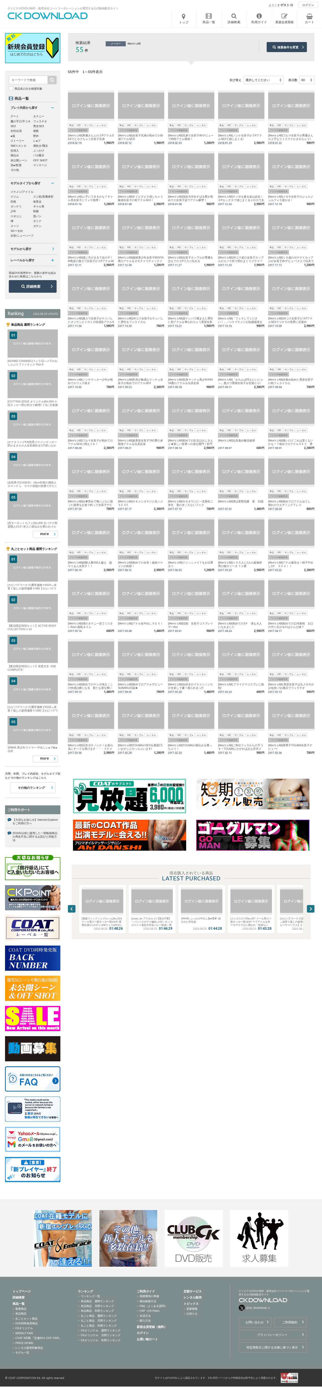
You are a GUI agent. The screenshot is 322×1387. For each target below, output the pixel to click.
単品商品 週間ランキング (97, 1301)
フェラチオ (40, 121)
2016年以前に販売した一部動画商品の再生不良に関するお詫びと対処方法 (35, 837)
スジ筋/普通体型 (43, 196)
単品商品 (20, 1313)
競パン (37, 216)
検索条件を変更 (288, 47)
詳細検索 (33, 286)
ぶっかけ (38, 150)
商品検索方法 (148, 1301)
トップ (184, 22)
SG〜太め (17, 230)
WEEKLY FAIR (24, 1333)
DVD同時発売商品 (26, 1323)
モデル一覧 (22, 1352)
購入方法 (145, 1320)
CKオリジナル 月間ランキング (100, 1335)
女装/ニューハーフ (22, 235)
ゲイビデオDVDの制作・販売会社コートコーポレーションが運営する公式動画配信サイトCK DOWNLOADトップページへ (48, 16)
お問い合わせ (255, 1322)
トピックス (191, 1303)
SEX (13, 126)
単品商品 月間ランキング (97, 1305)
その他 (15, 169)
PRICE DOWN (24, 1342)
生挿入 (15, 150)
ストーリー (17, 140)
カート (309, 22)
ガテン (37, 226)
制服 (36, 211)
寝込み (15, 155)
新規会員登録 (284, 22)
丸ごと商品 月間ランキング (99, 1320)
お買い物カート (147, 1339)
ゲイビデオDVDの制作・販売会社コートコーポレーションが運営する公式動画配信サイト (63, 8)
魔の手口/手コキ (21, 121)
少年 (13, 211)
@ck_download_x (258, 1307)
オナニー (38, 116)
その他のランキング (31, 788)
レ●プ (37, 140)
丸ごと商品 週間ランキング (99, 1315)
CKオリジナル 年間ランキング (100, 1340)
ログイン (308, 5)
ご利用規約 (289, 1322)
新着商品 (20, 1308)
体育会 (37, 201)
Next (310, 909)
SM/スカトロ (18, 145)
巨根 (13, 201)
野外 (36, 135)
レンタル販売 (193, 1297)
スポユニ (16, 216)
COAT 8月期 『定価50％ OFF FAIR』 (38, 1337)
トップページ (22, 1291)
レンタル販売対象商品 (29, 1347)
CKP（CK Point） (150, 1310)
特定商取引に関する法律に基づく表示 (272, 1347)
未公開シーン (19, 160)
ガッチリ (16, 206)
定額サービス (193, 1291)
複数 (36, 130)
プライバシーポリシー (272, 1335)
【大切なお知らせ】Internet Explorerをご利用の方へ (35, 821)
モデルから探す (21, 249)
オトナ (37, 220)
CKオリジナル (24, 1328)
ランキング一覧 (90, 1296)
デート (15, 116)
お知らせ (191, 1313)
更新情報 (191, 1308)
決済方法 (145, 1315)
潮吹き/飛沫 (40, 145)
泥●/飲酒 (16, 165)
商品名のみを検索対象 (28, 88)
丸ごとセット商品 (26, 1318)
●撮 (13, 135)
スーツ (15, 226)
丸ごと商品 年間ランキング (99, 1325)
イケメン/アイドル (22, 191)
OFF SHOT (40, 160)
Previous (71, 909)
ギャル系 (38, 206)
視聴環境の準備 (149, 1296)
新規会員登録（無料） (152, 1327)
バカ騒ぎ (38, 155)
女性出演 (16, 130)
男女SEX (38, 126)
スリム (15, 196)
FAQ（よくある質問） (153, 1305)
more (44, 534)
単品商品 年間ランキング (97, 1310)
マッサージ (40, 165)
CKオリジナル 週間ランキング (100, 1330)
